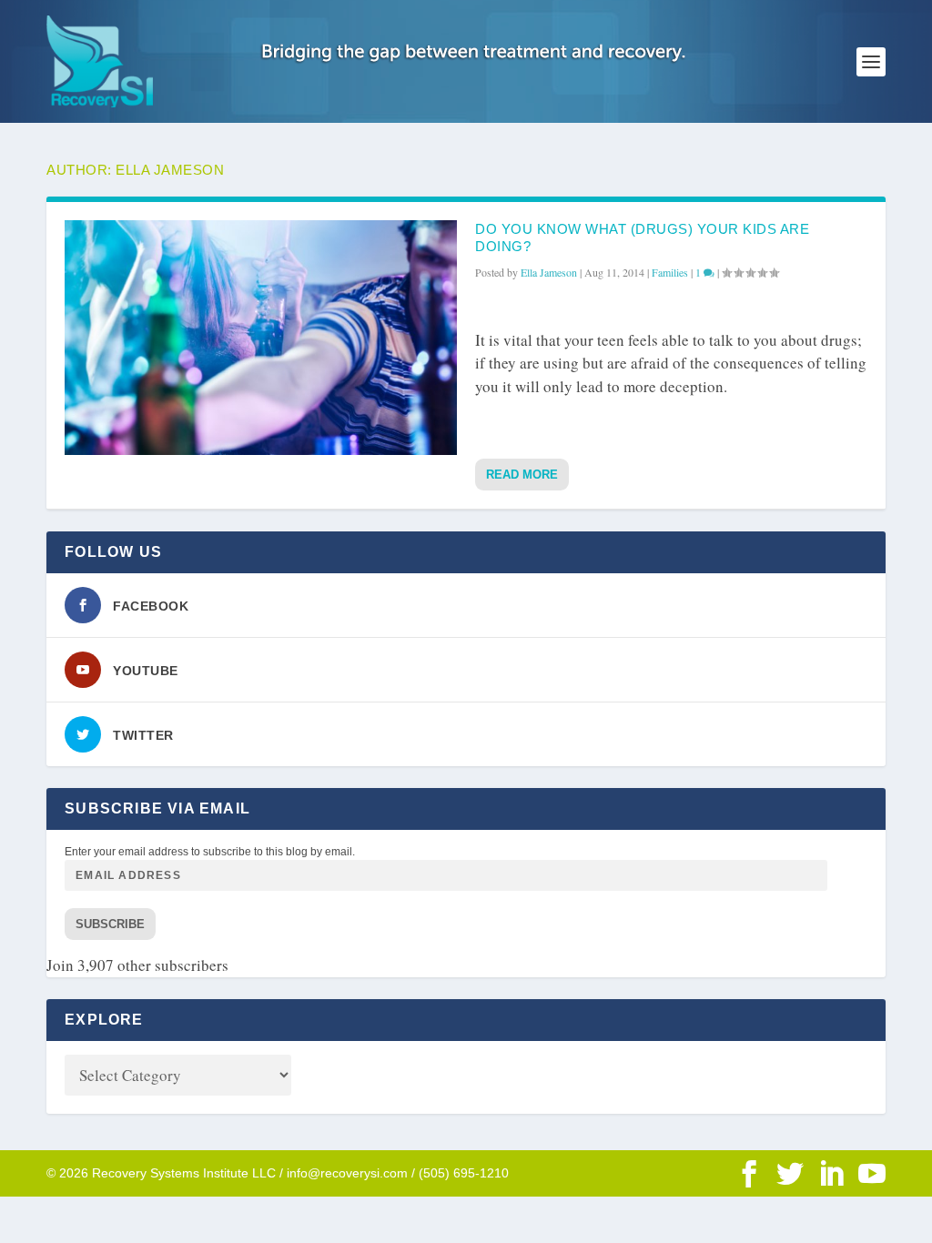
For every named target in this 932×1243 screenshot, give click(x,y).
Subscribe (110, 924)
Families (670, 272)
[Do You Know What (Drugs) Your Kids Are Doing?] (261, 337)
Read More (522, 474)
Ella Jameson (549, 272)
